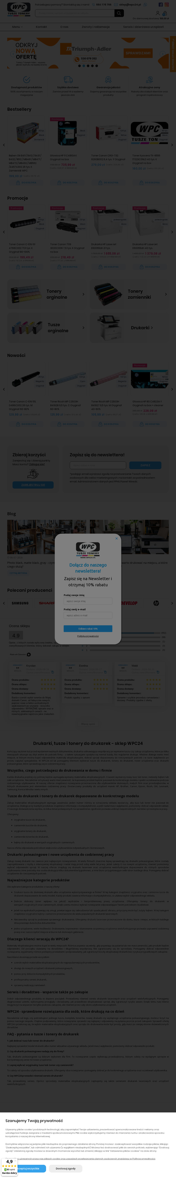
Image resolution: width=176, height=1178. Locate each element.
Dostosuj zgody (65, 1168)
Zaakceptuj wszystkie (25, 1168)
